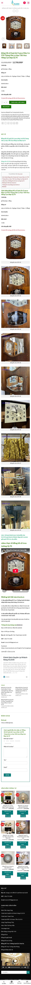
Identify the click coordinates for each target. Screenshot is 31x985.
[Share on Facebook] (5, 123)
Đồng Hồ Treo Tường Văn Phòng (10, 946)
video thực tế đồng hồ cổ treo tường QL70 (13, 181)
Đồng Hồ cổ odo (8, 114)
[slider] (14, 967)
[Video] (3, 38)
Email (5, 767)
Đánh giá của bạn (8, 738)
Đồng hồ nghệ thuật (6, 937)
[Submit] (28, 972)
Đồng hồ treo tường (6, 940)
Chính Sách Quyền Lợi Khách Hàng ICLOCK (13, 913)
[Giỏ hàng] (28, 2)
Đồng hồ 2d (4, 934)
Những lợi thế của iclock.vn (9, 182)
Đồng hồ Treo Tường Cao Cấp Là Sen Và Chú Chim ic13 (8, 837)
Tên (5, 760)
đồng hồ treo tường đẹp (8, 119)
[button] (15, 961)
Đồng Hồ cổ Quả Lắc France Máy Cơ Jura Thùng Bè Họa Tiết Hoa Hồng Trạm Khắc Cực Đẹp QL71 (7, 690)
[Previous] (3, 28)
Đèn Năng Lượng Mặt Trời (8, 931)
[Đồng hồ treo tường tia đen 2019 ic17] (8, 858)
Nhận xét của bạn (9, 746)
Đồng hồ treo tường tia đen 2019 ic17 (8, 867)
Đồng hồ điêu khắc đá (7, 949)
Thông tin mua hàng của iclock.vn (11, 184)
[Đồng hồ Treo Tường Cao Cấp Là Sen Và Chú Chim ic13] (8, 827)
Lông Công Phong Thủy (7, 922)
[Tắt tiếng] (25, 967)
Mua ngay (6, 106)
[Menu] (2, 3)
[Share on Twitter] (8, 123)
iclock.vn (21, 602)
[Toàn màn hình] (28, 967)
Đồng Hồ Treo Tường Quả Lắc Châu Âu (15, 8)
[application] (15, 961)
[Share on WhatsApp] (2, 123)
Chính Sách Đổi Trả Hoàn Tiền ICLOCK (11, 919)
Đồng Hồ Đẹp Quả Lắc (18, 119)
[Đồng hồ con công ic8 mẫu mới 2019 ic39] (23, 797)
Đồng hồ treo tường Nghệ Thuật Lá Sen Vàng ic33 (23, 868)
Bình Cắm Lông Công (7, 910)
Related (4, 186)
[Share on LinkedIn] (17, 123)
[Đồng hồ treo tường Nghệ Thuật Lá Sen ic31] (8, 797)
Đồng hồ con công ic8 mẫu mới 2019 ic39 (23, 806)
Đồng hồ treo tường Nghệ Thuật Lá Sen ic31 (8, 806)
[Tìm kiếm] (24, 2)
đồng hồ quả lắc (9, 116)
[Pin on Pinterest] (14, 123)
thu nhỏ (20, 174)
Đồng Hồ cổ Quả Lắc (17, 114)
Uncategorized (5, 928)
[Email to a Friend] (11, 123)
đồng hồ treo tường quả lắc (12, 118)
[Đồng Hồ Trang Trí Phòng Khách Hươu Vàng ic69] (23, 827)
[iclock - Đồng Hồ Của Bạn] (15, 2)
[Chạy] (3, 967)
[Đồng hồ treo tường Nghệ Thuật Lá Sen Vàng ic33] (23, 858)
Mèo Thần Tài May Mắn (7, 925)
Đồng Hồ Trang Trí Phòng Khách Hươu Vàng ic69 (23, 837)
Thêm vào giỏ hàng (18, 102)
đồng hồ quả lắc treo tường (19, 116)
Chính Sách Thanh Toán (7, 916)
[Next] (27, 28)
